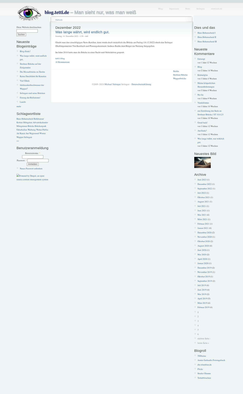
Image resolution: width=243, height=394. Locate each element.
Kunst (22, 133)
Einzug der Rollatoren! (30, 97)
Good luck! (203, 122)
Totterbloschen (204, 377)
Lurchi (23, 101)
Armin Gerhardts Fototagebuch (211, 360)
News (187, 8)
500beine (202, 355)
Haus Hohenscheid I (206, 32)
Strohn (176, 71)
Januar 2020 (203, 263)
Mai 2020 (202, 254)
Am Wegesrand (32, 133)
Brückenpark (40, 125)
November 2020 (205, 236)
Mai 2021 (202, 214)
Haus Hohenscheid (25, 118)
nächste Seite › (204, 338)
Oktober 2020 (204, 241)
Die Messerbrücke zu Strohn (32, 71)
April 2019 (202, 298)
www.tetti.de (216, 8)
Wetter (39, 129)
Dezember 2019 (205, 267)
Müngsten (27, 122)
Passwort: (22, 160)
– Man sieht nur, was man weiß (90, 12)
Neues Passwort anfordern (31, 168)
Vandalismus (203, 102)
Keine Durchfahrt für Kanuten (33, 76)
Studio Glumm (204, 373)
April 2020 (202, 258)
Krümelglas (203, 74)
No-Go (200, 94)
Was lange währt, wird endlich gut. (82, 32)
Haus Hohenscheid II (207, 37)
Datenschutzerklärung (141, 84)
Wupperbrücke (179, 78)
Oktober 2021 (204, 197)
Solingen (201, 8)
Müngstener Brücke (25, 125)
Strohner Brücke (180, 74)
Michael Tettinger (112, 84)
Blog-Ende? (25, 51)
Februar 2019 (203, 307)
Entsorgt (201, 58)
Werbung (32, 129)
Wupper (20, 137)
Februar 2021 (203, 223)
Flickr (200, 369)
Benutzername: (32, 153)
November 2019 (205, 271)
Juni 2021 (202, 210)
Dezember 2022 (205, 184)
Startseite (58, 19)
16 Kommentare (62, 62)
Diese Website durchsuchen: (29, 27)
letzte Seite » (203, 342)
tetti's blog (60, 58)
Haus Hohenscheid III (207, 41)
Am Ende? (202, 130)
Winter (43, 133)
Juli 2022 (202, 192)
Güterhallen (22, 129)
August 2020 (203, 245)
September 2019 (205, 280)
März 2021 (202, 219)
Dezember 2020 (205, 232)
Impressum (174, 8)
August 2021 (203, 201)
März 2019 (202, 302)
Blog (160, 8)
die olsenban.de (205, 364)
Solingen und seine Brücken (32, 93)
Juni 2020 (202, 250)
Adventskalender (40, 122)
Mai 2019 (202, 294)
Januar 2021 (203, 228)
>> (18, 140)
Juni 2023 (202, 179)
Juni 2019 (202, 289)
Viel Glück (25, 80)
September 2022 (205, 188)
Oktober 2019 (204, 276)
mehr (19, 106)
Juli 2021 (202, 206)
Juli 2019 (202, 285)
